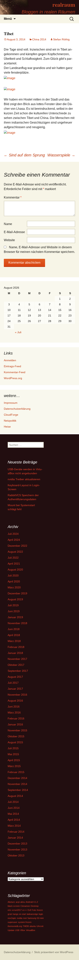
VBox (22, 930)
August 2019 (15, 599)
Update (11, 930)
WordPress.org (13, 378)
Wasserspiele (61, 155)
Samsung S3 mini (35, 918)
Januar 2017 (15, 688)
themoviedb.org (15, 926)
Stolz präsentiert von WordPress (53, 952)
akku (22, 902)
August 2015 (15, 742)
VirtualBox (30, 930)
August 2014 (15, 795)
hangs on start (19, 914)
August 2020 (15, 569)
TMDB (26, 926)
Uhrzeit (40, 926)
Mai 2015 (13, 754)
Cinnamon (25, 906)
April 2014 (14, 819)
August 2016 (15, 700)
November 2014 (17, 784)
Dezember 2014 (17, 778)
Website (9, 240)
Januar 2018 (15, 652)
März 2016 (14, 712)
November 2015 (17, 730)
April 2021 (14, 563)
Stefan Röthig (61, 39)
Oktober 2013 (16, 855)
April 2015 (14, 760)
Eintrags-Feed (12, 366)
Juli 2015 (13, 748)
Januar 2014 (15, 837)
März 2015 (14, 766)
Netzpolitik (10, 420)
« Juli (18, 332)
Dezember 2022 (17, 545)
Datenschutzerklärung (17, 408)
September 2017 (18, 670)
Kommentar (12, 197)
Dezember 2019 (17, 593)
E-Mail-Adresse (14, 232)
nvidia (19, 918)
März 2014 (14, 825)
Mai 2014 (13, 813)
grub (10, 914)
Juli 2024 (13, 533)
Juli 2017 (13, 682)
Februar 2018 (16, 647)
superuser (12, 922)
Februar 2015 (16, 772)
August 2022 (15, 551)
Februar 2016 (16, 718)
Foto (34, 910)
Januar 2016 (15, 724)
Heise (7, 426)
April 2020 (14, 581)
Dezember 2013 (17, 843)
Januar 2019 (15, 617)
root (25, 918)
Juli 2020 (13, 575)
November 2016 (17, 694)
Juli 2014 (13, 801)
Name (8, 224)
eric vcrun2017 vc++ (17, 910)
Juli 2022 (13, 557)
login (41, 914)
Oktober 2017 (16, 664)
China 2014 (39, 39)
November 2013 (17, 849)
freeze (40, 910)
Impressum (10, 402)
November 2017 (17, 658)
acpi (18, 902)
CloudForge (11, 414)
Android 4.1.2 (32, 902)
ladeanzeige (32, 914)
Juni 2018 (14, 629)
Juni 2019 (14, 611)
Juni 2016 (14, 706)
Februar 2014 (16, 831)
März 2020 (14, 587)
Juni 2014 (14, 807)
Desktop (35, 906)
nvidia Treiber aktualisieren (24, 479)
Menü (8, 18)
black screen (14, 906)
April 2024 (14, 539)
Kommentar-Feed (14, 372)
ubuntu (33, 926)
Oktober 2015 (16, 736)
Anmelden (10, 360)
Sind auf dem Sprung (24, 155)
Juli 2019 (13, 605)
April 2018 (14, 635)
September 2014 (18, 789)
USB (17, 930)
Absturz (11, 902)
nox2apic (12, 918)
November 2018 (17, 623)
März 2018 (14, 641)
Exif (29, 910)
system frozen (24, 922)
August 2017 (15, 676)
